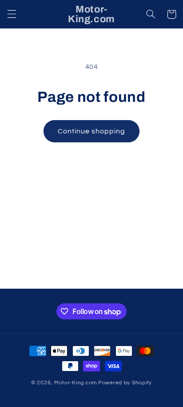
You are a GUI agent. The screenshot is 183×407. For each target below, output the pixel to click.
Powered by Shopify (125, 382)
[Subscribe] (154, 278)
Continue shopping (92, 131)
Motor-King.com (75, 382)
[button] (11, 14)
